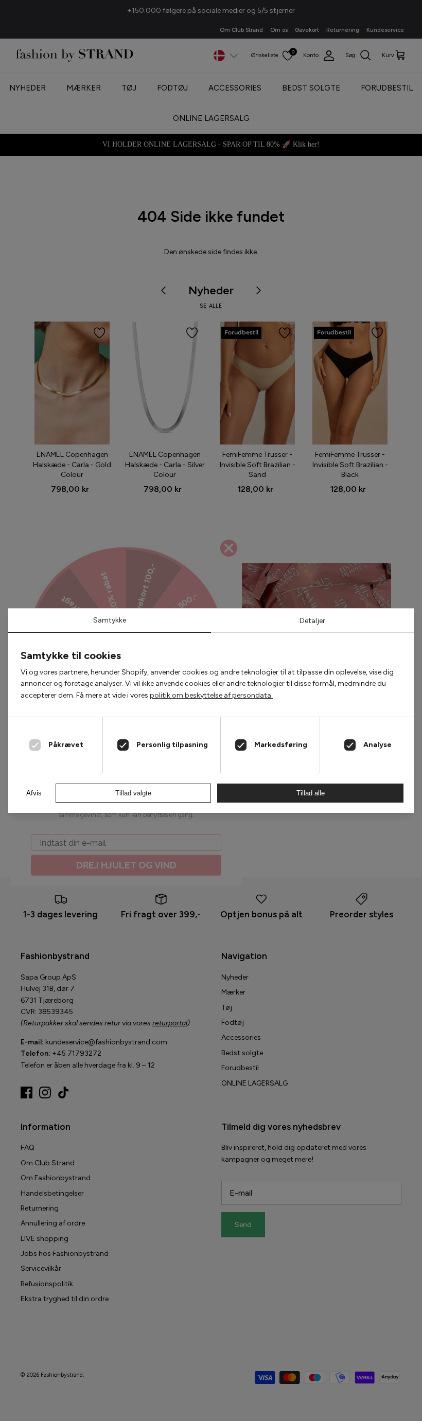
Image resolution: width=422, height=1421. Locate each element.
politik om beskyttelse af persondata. (211, 695)
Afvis (34, 793)
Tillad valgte (133, 793)
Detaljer (312, 620)
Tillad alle (310, 793)
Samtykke (109, 620)
